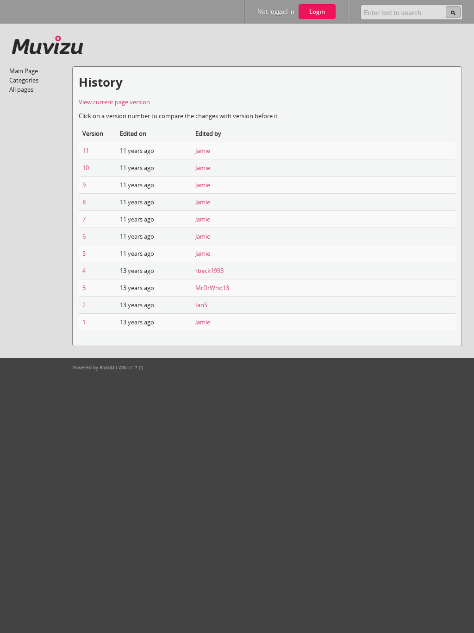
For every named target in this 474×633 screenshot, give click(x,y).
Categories (23, 80)
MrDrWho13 (212, 288)
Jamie (202, 150)
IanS (201, 305)
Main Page (23, 71)
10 (85, 168)
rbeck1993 (209, 270)
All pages (21, 89)
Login (317, 11)
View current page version (114, 102)
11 (85, 150)
